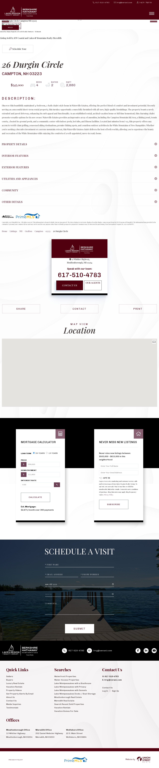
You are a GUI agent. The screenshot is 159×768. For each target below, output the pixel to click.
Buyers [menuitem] (9, 680)
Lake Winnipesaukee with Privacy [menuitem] (70, 687)
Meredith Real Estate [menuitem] (64, 701)
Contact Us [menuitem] (11, 701)
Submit (79, 628)
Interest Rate (29, 480)
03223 (47, 231)
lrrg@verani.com (124, 2)
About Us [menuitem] (10, 697)
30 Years (40, 453)
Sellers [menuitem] (9, 676)
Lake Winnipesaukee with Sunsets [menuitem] (70, 690)
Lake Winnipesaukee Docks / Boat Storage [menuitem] (75, 694)
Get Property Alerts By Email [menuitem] (19, 694)
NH (20, 231)
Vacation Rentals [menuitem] (14, 687)
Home (4, 231)
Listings (13, 231)
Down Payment (29, 470)
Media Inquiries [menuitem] (13, 704)
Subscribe (113, 504)
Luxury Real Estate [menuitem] (15, 683)
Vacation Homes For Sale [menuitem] (66, 711)
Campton (39, 231)
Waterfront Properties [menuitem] (65, 676)
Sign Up (149, 2)
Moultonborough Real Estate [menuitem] (68, 697)
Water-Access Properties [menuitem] (66, 680)
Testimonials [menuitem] (12, 707)
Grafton (28, 231)
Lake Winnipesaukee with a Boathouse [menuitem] (72, 683)
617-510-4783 (103, 2)
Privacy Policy (108, 495)
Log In (141, 2)
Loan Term (26, 453)
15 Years (53, 453)
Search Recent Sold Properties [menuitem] (69, 704)
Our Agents (93, 282)
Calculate (35, 497)
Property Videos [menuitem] (14, 690)
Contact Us (69, 285)
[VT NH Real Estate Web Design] (137, 760)
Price (24, 460)
